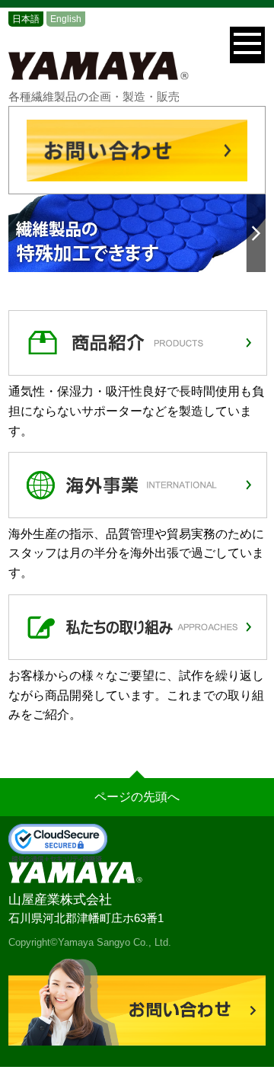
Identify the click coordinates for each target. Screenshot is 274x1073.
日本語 (26, 19)
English (65, 19)
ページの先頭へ (137, 796)
